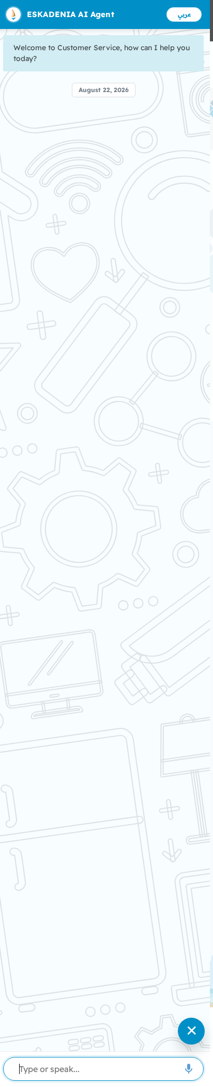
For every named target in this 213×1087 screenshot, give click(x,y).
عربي (184, 14)
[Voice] (188, 1069)
